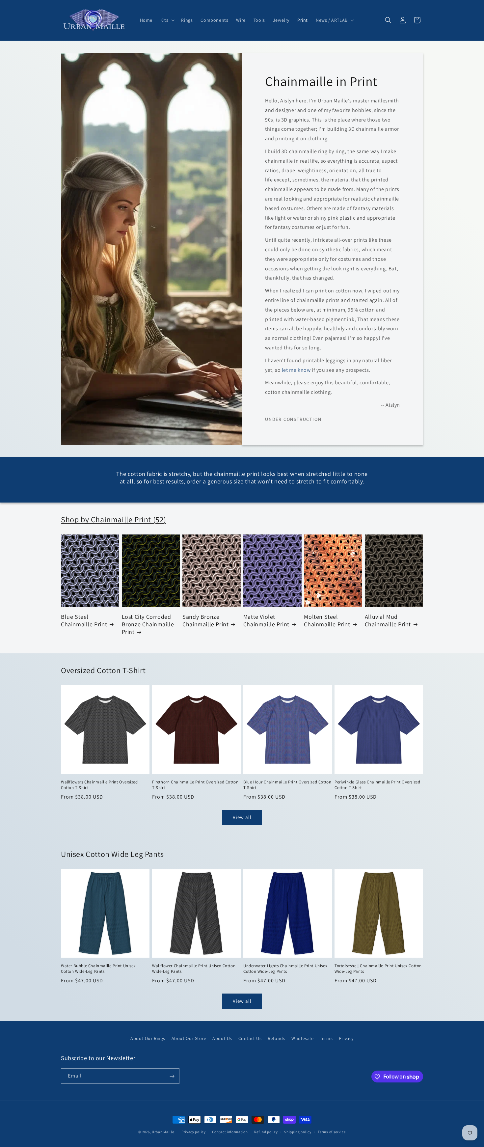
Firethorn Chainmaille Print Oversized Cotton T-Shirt (195, 784)
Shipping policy (297, 1131)
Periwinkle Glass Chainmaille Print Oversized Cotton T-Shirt (377, 784)
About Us (222, 1038)
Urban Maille (163, 1132)
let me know (296, 369)
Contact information (230, 1131)
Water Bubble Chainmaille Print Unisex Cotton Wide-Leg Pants (98, 968)
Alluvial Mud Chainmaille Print (388, 620)
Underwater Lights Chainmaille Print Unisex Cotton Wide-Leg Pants (285, 968)
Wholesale (302, 1038)
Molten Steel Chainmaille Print (327, 620)
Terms (326, 1038)
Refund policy (266, 1131)
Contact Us (250, 1038)
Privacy (346, 1038)
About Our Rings (147, 1038)
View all (242, 817)
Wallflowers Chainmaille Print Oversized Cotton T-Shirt (99, 784)
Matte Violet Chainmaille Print (266, 620)
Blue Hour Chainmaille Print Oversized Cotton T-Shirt (287, 784)
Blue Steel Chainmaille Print (84, 620)
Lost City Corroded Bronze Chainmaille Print (148, 624)
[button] (166, 20)
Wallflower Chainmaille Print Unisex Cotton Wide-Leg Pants (193, 968)
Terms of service (331, 1131)
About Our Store (189, 1038)
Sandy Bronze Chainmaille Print (205, 620)
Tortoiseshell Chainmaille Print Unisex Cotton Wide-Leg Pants (378, 968)
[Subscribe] (172, 1076)
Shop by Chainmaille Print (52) (113, 519)
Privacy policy (193, 1131)
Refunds (276, 1038)
